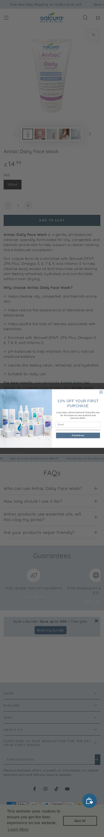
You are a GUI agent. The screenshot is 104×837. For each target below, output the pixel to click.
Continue (78, 435)
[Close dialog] (101, 392)
